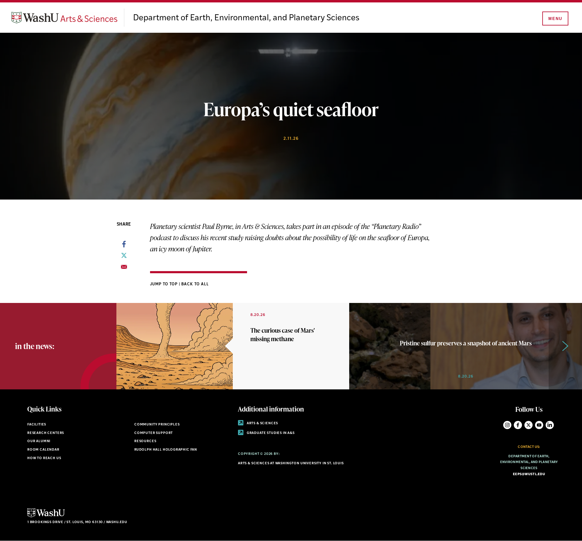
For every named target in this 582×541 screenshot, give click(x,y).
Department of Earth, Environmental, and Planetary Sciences (246, 18)
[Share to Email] (124, 268)
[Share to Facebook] (124, 246)
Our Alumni (38, 441)
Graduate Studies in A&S (270, 433)
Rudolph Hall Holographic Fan (165, 450)
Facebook (518, 425)
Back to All (195, 284)
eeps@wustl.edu (529, 474)
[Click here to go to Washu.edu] (46, 516)
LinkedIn (550, 425)
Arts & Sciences (262, 423)
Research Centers (45, 433)
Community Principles (157, 424)
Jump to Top (164, 284)
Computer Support (153, 433)
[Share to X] (124, 257)
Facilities (36, 424)
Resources (145, 441)
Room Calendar (43, 450)
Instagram (507, 425)
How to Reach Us (44, 458)
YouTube (539, 425)
